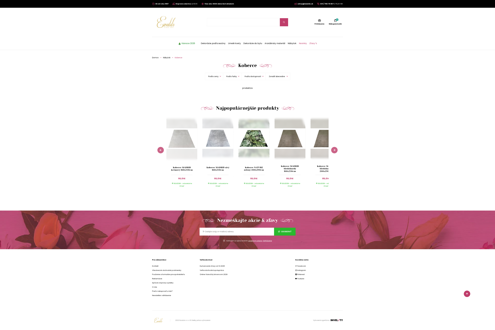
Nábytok (292, 43)
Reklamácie (157, 278)
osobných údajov (255, 241)
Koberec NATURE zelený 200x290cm (254, 168)
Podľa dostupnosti (253, 76)
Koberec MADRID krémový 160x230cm (182, 168)
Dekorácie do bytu (252, 43)
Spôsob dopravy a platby (162, 283)
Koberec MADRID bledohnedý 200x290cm (326, 168)
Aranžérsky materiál (275, 43)
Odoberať (286, 232)
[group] (184, 153)
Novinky (303, 43)
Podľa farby (231, 76)
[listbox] (278, 76)
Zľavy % (313, 43)
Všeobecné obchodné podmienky (166, 270)
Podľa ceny (213, 76)
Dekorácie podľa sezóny (213, 43)
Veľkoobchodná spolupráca (212, 270)
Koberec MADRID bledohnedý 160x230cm (290, 168)
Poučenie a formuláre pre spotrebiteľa (168, 274)
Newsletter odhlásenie (161, 295)
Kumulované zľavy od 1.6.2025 (212, 266)
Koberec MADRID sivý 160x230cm (218, 168)
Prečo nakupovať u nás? (162, 291)
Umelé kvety (234, 43)
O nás (154, 287)
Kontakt (155, 266)
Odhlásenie (267, 241)
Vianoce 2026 (188, 43)
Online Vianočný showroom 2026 (214, 274)
